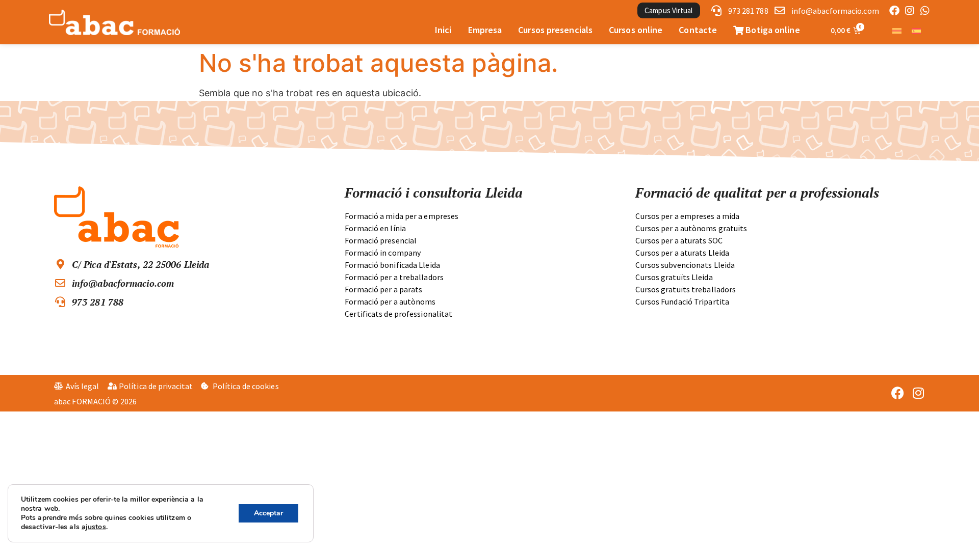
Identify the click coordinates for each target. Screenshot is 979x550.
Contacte (698, 30)
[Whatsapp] (925, 11)
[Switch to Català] (897, 30)
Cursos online (635, 30)
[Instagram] (910, 11)
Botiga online (771, 30)
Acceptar (268, 513)
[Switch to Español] (916, 30)
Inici (443, 30)
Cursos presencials (555, 30)
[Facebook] (894, 11)
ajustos (94, 527)
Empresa (485, 30)
